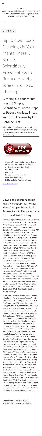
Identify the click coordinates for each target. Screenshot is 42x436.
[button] (21, 12)
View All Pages (8, 31)
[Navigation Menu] (5, 22)
